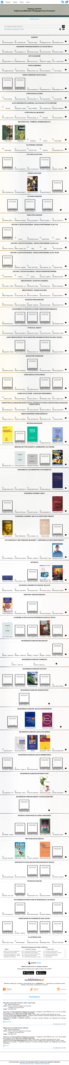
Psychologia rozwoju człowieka (10, 956)
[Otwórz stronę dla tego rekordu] (7, 41)
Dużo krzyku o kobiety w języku (52, 951)
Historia (15, 2)
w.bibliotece (40, 983)
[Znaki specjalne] (63, 29)
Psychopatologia (49, 956)
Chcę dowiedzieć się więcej (27, 1063)
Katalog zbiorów (34, 19)
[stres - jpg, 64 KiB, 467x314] (6, 1045)
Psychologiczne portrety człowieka (10, 952)
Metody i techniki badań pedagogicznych (12, 951)
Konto (27, 2)
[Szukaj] (63, 26)
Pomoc (22, 2)
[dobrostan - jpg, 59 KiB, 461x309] (7, 1021)
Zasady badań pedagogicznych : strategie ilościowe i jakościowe (16, 955)
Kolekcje (22, 29)
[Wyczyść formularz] (60, 29)
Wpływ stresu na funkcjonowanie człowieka (15, 1028)
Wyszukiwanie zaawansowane (11, 29)
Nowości (8, 2)
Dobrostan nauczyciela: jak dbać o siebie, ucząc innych (19, 1002)
